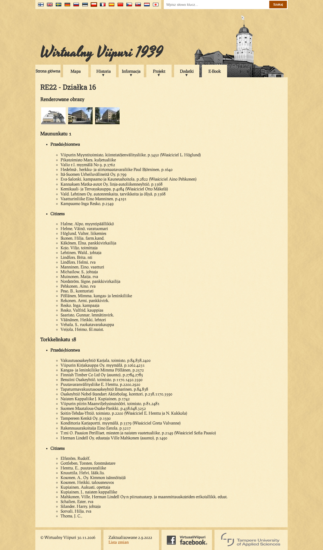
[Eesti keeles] (83, 6)
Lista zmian (119, 542)
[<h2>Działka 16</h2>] (107, 123)
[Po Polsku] (92, 6)
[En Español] (110, 6)
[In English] (48, 6)
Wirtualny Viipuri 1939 (101, 52)
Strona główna (48, 70)
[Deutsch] (66, 6)
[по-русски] (75, 6)
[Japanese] (154, 6)
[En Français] (101, 6)
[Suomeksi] (39, 6)
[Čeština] (128, 6)
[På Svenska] (57, 6)
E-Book (214, 71)
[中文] (119, 6)
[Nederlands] (145, 6)
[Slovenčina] (136, 6)
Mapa (76, 71)
